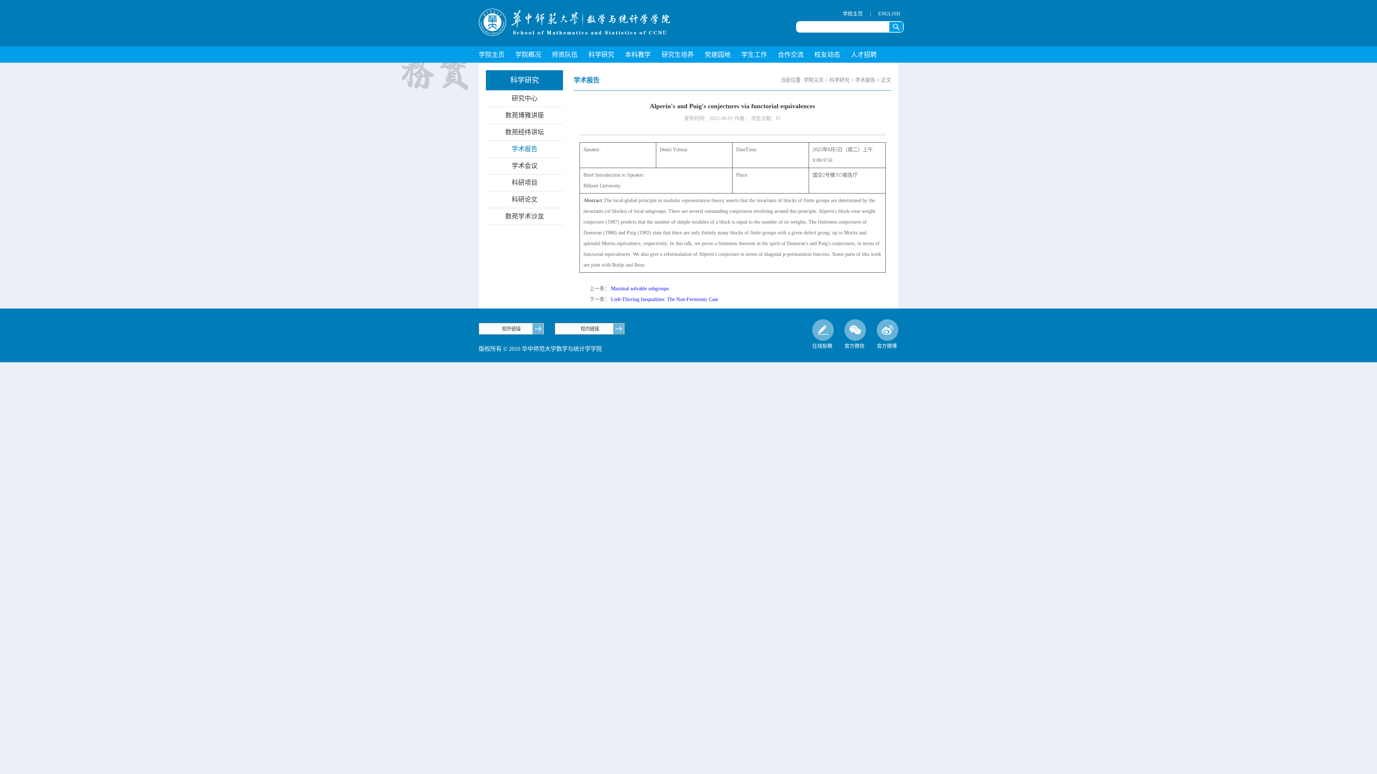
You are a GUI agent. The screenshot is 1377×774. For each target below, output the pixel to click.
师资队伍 (565, 54)
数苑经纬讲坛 (524, 132)
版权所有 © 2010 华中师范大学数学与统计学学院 (540, 349)
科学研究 (601, 54)
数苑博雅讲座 (524, 115)
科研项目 (525, 182)
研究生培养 (678, 54)
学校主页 (853, 13)
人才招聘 (864, 54)
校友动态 (827, 54)
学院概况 (528, 54)
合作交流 (791, 54)
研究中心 (525, 98)
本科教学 (638, 54)
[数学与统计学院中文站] (574, 22)
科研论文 (525, 199)
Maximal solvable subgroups (640, 288)
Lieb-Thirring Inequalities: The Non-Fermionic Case (664, 299)
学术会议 (525, 165)
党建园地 (717, 54)
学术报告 (525, 149)
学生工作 (754, 54)
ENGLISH (889, 13)
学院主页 (492, 54)
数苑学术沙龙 (524, 216)
